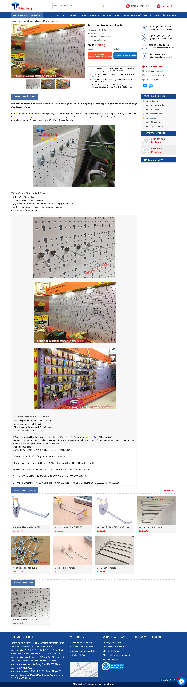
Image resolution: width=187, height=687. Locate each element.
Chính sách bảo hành (155, 71)
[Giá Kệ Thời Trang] (21, 6)
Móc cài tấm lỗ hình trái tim (25, 619)
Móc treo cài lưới (153, 109)
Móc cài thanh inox (154, 114)
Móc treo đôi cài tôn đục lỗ (150, 527)
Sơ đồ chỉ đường (152, 80)
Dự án (84, 15)
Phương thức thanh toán (113, 642)
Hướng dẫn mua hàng (165, 15)
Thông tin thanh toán (155, 75)
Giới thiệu (72, 15)
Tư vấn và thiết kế (132, 15)
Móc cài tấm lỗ (152, 118)
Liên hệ (147, 15)
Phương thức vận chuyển (113, 647)
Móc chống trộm (153, 101)
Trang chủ (59, 15)
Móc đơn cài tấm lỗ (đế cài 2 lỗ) (27, 527)
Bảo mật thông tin (111, 659)
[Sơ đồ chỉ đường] (84, 669)
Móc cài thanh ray (153, 122)
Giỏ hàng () (167, 6)
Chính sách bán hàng (100, 15)
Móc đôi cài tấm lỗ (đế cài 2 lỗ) (68, 527)
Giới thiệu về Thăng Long (82, 642)
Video (117, 15)
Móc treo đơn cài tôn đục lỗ (25, 568)
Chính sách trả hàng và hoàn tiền (117, 655)
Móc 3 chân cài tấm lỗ (106, 568)
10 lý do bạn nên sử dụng (82, 647)
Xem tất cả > (169, 490)
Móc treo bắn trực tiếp (155, 105)
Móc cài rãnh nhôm (154, 126)
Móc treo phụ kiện (154, 96)
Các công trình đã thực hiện (83, 651)
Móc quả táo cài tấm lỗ (65, 568)
